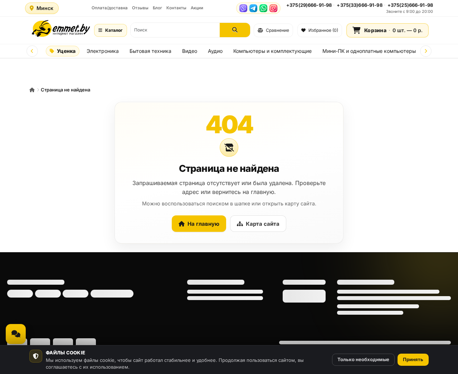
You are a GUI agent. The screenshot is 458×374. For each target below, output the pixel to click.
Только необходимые (363, 359)
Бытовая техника (150, 51)
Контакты (176, 7)
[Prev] (32, 51)
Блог (157, 7)
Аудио (215, 51)
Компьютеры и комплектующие (272, 51)
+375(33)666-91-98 (359, 5)
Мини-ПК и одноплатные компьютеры (369, 51)
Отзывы (140, 7)
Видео (189, 51)
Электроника (103, 51)
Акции (197, 7)
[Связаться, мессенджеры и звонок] (16, 334)
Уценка (66, 51)
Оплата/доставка (110, 7)
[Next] (426, 51)
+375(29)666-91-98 (309, 5)
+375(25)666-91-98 (410, 5)
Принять (413, 359)
